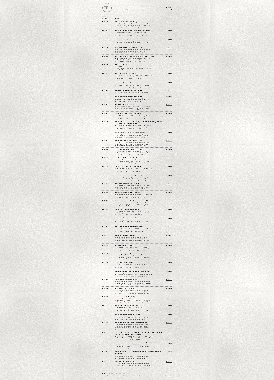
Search (170, 9)
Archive (104, 16)
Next (170, 371)
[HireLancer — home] (107, 8)
